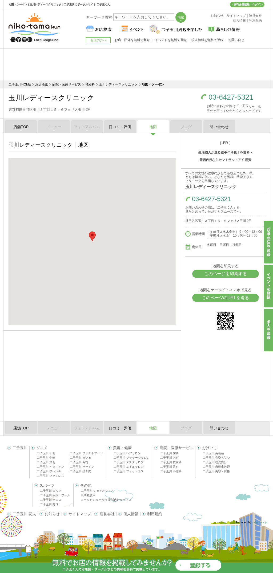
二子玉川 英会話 (213, 453)
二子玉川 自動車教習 (216, 466)
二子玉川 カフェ (80, 457)
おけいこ (209, 448)
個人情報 (130, 514)
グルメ (41, 448)
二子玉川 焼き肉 (80, 471)
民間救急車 (88, 495)
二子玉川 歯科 (169, 453)
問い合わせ (219, 127)
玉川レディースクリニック (118, 84)
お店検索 (41, 84)
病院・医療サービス (66, 84)
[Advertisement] (136, 64)
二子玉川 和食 (46, 453)
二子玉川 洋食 (46, 462)
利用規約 (154, 514)
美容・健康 (122, 448)
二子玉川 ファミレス (50, 475)
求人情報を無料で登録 (207, 40)
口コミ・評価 (120, 127)
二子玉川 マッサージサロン (132, 457)
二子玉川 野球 (49, 504)
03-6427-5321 (230, 97)
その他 (85, 485)
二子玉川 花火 (24, 514)
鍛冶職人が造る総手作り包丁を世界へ (225, 152)
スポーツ (46, 485)
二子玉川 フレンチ (49, 471)
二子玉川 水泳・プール (55, 495)
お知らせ (52, 514)
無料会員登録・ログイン (248, 4)
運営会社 (107, 514)
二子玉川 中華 (46, 457)
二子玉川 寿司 (79, 462)
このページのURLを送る (225, 297)
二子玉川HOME (20, 84)
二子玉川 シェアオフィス (97, 490)
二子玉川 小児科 (171, 471)
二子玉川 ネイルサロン (129, 466)
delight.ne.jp (259, 522)
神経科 (90, 84)
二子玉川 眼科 (169, 466)
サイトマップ (80, 514)
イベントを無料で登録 (171, 40)
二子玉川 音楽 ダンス (217, 457)
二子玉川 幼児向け (215, 462)
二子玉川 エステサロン (129, 462)
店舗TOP (21, 127)
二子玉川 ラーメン (82, 466)
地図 (153, 127)
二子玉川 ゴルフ (50, 490)
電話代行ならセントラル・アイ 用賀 (225, 160)
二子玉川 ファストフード (86, 453)
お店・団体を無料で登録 (132, 40)
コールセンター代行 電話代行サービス (106, 499)
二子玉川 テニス (50, 499)
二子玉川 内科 (169, 457)
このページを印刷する (225, 273)
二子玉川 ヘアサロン (127, 453)
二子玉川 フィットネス (129, 471)
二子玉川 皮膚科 (171, 462)
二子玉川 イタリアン (50, 466)
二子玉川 (20, 448)
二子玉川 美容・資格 (216, 471)
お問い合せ (236, 40)
